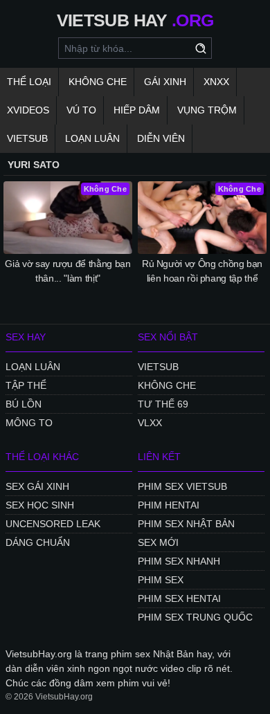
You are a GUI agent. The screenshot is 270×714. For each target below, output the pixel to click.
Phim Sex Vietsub (182, 486)
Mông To (29, 422)
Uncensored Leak (53, 523)
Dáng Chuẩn (38, 542)
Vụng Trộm (207, 110)
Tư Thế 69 (163, 404)
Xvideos (28, 110)
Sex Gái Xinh (37, 486)
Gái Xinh (165, 81)
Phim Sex (160, 579)
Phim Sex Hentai (179, 598)
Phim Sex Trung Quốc (195, 617)
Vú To (81, 110)
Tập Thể (26, 385)
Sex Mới (158, 542)
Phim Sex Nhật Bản (186, 523)
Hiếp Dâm (137, 110)
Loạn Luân (92, 138)
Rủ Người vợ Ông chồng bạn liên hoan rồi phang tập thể (202, 271)
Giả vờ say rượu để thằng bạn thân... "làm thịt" (67, 271)
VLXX (150, 422)
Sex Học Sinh (40, 505)
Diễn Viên (161, 138)
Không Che (98, 81)
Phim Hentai (168, 505)
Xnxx (216, 81)
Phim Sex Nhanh (179, 561)
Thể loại (29, 81)
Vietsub (27, 138)
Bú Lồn (24, 404)
